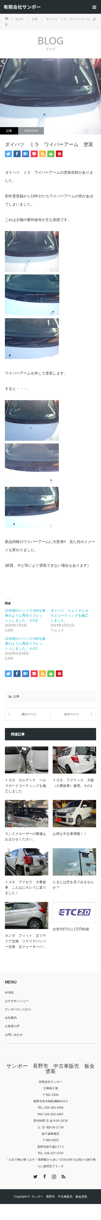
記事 (9, 131)
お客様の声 (12, 1026)
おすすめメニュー (16, 1001)
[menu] (94, 7)
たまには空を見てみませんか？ (73, 884)
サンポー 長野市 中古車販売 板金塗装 (50, 1068)
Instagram (53, 1175)
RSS (62, 1175)
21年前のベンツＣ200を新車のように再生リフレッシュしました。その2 (25, 615)
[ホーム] (6, 18)
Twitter (34, 1175)
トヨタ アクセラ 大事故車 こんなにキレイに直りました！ (25, 887)
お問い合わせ (14, 1034)
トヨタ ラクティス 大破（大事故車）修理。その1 (73, 782)
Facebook (44, 1175)
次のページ (71, 714)
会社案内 (11, 1017)
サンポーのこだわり (18, 1009)
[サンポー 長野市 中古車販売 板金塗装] (22, 7)
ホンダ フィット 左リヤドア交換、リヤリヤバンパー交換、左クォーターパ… (25, 941)
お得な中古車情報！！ (70, 834)
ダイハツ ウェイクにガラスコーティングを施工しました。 (69, 615)
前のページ (29, 714)
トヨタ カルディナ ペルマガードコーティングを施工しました (25, 785)
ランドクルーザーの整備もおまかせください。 (25, 836)
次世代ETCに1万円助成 (71, 929)
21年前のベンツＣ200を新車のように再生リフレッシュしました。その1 (25, 643)
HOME (9, 992)
